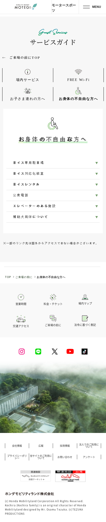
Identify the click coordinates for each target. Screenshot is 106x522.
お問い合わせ (64, 457)
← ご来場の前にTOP (21, 57)
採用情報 (65, 446)
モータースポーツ (64, 7)
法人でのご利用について (89, 445)
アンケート (89, 457)
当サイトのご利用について (41, 457)
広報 (40, 446)
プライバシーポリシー (17, 457)
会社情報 (17, 446)
